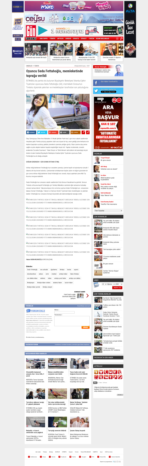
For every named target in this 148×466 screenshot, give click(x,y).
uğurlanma (54, 270)
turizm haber (69, 283)
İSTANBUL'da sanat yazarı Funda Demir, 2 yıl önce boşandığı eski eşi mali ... (78, 380)
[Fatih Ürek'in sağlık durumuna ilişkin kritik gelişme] (80, 298)
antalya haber (63, 274)
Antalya (62, 270)
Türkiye (45, 452)
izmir (47, 274)
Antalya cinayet (47, 287)
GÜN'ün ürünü (108, 452)
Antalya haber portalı (33, 287)
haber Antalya (74, 274)
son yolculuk (44, 270)
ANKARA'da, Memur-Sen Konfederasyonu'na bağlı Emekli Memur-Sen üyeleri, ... (57, 380)
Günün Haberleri (115, 457)
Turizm (76, 452)
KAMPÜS (95, 452)
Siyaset (70, 452)
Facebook (63, 457)
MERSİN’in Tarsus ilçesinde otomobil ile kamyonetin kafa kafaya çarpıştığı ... (35, 382)
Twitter (74, 457)
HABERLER (29, 66)
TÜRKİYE (52, 39)
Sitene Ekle (103, 457)
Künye (44, 457)
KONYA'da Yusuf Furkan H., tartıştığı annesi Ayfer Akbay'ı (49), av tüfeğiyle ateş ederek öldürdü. (57, 437)
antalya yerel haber (60, 278)
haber (50, 278)
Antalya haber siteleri (43, 283)
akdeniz (42, 278)
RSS (93, 457)
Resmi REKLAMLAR (86, 452)
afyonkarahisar (31, 274)
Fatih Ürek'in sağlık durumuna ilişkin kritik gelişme (69, 296)
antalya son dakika (74, 278)
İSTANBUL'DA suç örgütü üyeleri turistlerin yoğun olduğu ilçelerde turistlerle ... (35, 410)
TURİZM (91, 39)
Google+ (84, 457)
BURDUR (68, 39)
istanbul (54, 274)
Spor (101, 452)
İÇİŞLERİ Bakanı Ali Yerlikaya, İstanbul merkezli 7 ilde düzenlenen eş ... (79, 410)
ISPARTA (76, 39)
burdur (69, 270)
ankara (41, 274)
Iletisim (53, 457)
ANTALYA (60, 39)
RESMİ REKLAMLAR (102, 39)
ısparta (76, 270)
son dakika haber (32, 278)
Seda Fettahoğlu (32, 270)
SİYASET (84, 39)
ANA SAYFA (44, 39)
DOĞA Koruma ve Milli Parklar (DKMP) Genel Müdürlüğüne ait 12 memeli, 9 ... (57, 410)
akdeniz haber (57, 283)
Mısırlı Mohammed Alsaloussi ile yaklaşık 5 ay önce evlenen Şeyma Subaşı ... (79, 436)
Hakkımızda (34, 457)
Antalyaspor (30, 283)
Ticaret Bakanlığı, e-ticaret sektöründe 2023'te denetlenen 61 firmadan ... (34, 438)
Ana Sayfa (38, 452)
